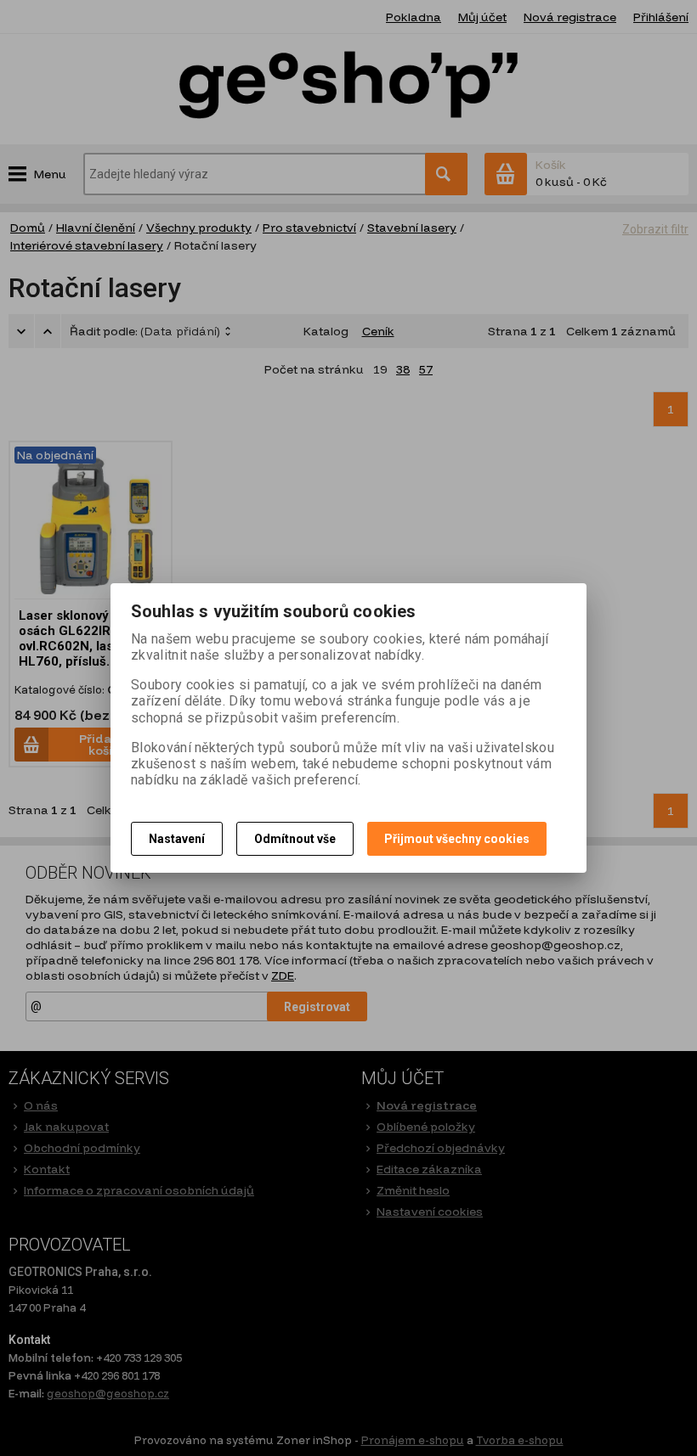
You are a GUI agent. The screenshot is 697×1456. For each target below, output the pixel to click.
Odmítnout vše (295, 839)
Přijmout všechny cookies (457, 839)
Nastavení (177, 839)
